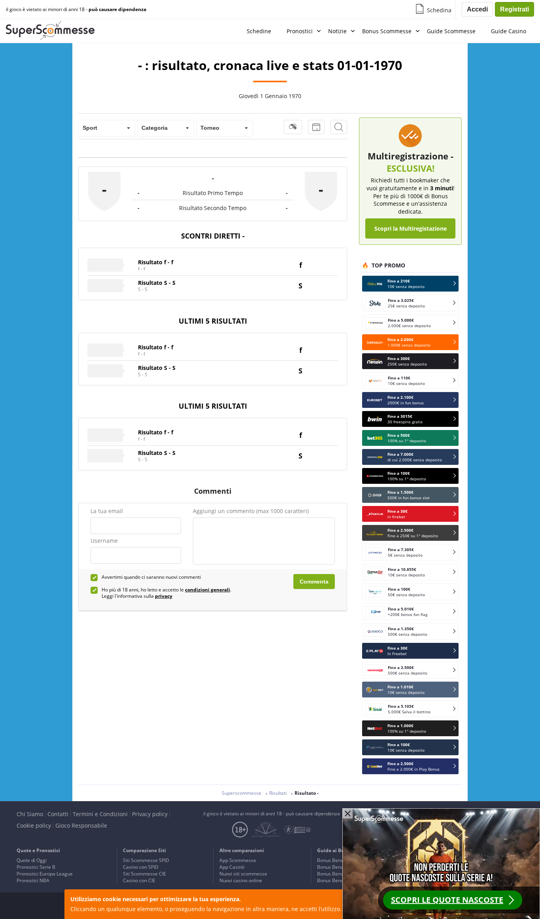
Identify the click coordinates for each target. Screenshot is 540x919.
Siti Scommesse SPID (146, 860)
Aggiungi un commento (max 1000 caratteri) (251, 511)
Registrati (514, 9)
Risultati (278, 793)
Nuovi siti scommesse (243, 873)
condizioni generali (207, 589)
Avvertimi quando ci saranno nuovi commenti (151, 577)
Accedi (477, 9)
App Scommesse (237, 860)
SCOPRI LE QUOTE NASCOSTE (447, 899)
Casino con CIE (139, 880)
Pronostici (300, 31)
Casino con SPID (141, 867)
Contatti (57, 814)
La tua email (107, 511)
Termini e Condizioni (100, 814)
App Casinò (231, 867)
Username (104, 540)
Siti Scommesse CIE (144, 873)
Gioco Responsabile (81, 825)
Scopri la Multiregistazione (410, 228)
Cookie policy (34, 825)
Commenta (314, 581)
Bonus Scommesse (387, 31)
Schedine (259, 31)
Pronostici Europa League (45, 873)
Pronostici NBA (33, 880)
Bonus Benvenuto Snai (341, 860)
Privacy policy (150, 814)
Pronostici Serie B (36, 867)
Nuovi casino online (240, 880)
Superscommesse (241, 793)
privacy (163, 596)
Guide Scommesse (451, 31)
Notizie (337, 31)
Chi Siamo (30, 814)
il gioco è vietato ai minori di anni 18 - (76, 9)
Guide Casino (508, 31)
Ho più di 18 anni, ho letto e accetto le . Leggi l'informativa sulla (166, 593)
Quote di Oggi (32, 860)
